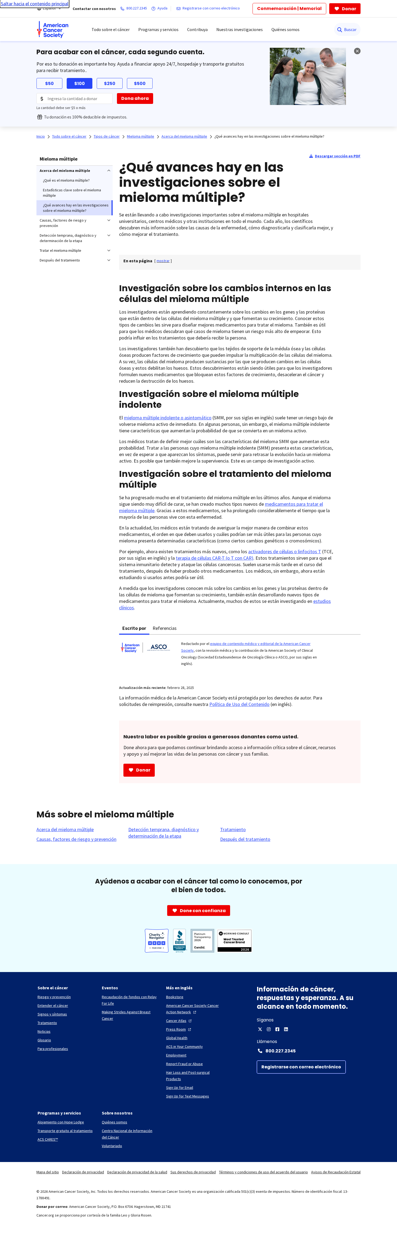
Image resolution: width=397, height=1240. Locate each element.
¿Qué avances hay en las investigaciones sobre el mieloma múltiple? (269, 136)
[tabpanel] (240, 656)
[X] (260, 1029)
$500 (140, 83)
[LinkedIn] (286, 1029)
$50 (49, 83)
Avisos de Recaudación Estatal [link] (336, 1172)
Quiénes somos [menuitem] (285, 29)
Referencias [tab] (165, 628)
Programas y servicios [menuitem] (158, 29)
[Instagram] (268, 1029)
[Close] (357, 51)
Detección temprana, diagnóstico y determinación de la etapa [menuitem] (68, 238)
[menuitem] (52, 29)
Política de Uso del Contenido (239, 704)
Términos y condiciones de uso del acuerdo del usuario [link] (263, 1172)
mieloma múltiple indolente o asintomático (167, 418)
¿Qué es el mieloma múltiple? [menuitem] (66, 180)
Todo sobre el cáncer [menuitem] (111, 29)
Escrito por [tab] (134, 628)
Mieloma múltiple (59, 159)
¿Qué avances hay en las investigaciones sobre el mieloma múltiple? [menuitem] (76, 208)
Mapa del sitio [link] (47, 1172)
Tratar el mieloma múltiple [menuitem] (60, 250)
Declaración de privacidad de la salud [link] (137, 1172)
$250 (109, 83)
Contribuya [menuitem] (197, 29)
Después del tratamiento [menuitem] (60, 260)
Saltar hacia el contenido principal (34, 4)
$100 (79, 83)
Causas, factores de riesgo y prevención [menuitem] (63, 223)
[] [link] (163, 260)
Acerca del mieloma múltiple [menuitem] (65, 170)
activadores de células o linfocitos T (284, 551)
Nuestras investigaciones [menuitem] (239, 29)
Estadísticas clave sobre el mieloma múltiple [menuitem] (72, 193)
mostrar (163, 260)
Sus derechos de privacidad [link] (193, 1172)
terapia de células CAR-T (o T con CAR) (214, 558)
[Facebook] (277, 1029)
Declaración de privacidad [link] (83, 1172)
